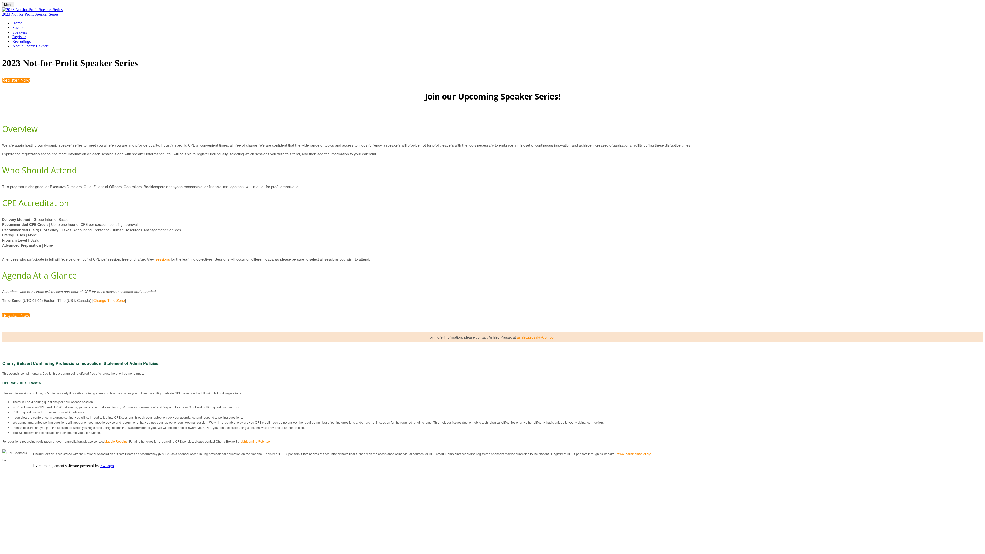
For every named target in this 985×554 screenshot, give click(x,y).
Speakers (19, 32)
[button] (16, 80)
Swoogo (107, 465)
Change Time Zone (109, 300)
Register (19, 37)
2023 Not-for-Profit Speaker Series (30, 14)
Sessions (19, 27)
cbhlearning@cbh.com (256, 441)
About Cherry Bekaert (30, 46)
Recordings (21, 41)
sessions (163, 259)
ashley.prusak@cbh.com (537, 337)
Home (17, 23)
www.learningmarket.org (634, 454)
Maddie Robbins (115, 441)
